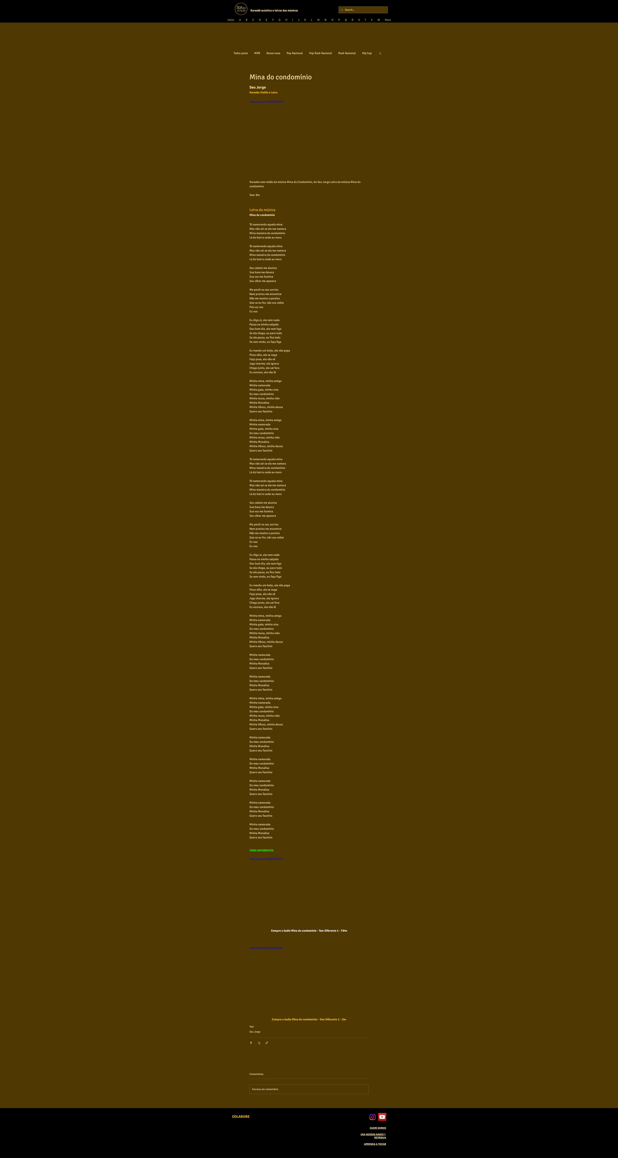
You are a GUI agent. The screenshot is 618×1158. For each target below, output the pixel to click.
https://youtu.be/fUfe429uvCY (266, 947)
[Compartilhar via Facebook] (251, 1042)
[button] (380, 53)
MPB (257, 53)
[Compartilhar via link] (266, 1042)
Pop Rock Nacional (320, 53)
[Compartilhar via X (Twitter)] (258, 1042)
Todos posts (241, 53)
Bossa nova (273, 53)
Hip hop (367, 53)
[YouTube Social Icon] (382, 1117)
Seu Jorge (254, 1031)
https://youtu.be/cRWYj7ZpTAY (266, 101)
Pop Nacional (295, 53)
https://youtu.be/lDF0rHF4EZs (266, 859)
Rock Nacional (347, 53)
